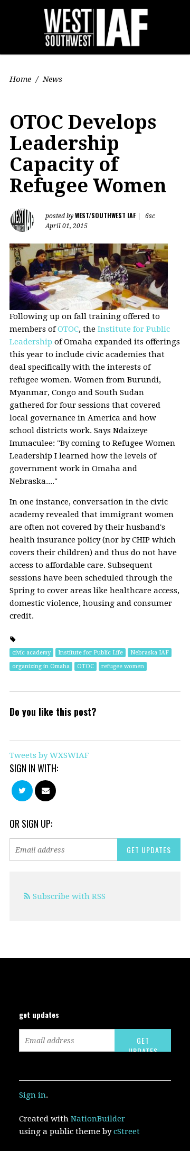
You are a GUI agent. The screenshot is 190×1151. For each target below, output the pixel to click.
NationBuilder (98, 1119)
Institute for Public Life (90, 652)
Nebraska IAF (149, 652)
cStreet (126, 1131)
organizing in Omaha (41, 666)
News (52, 79)
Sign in (32, 1095)
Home (20, 79)
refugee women (122, 666)
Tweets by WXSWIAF (49, 755)
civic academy (31, 652)
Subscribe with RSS (69, 896)
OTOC (68, 329)
